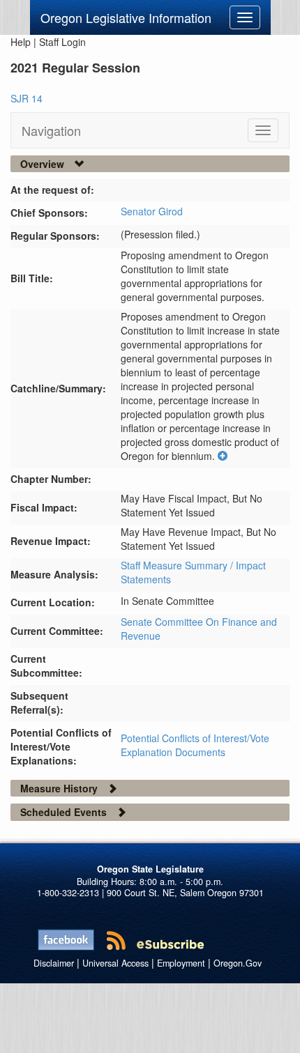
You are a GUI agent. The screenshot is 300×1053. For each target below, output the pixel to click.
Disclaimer (53, 963)
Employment (181, 963)
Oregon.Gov (237, 963)
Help (20, 42)
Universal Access (115, 963)
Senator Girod (152, 211)
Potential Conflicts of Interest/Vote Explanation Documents (195, 745)
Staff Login (62, 42)
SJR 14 (26, 98)
